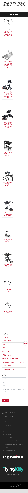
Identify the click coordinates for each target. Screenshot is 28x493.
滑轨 (4, 348)
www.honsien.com (14, 462)
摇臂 (4, 344)
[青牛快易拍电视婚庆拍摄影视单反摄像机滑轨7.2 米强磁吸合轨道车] (7, 24)
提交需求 (5, 400)
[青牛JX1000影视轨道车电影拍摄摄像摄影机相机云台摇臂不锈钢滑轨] (7, 54)
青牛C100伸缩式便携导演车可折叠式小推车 (7, 142)
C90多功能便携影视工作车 (7, 232)
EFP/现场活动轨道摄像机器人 (10, 358)
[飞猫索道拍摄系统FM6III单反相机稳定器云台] (7, 205)
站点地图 (21, 485)
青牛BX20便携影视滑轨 (7, 282)
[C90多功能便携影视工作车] (7, 234)
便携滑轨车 (6, 337)
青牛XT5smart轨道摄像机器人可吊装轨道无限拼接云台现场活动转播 (7, 111)
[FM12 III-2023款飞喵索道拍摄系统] (7, 257)
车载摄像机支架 (7, 355)
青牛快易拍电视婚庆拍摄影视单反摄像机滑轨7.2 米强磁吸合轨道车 (7, 20)
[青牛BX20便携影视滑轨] (7, 284)
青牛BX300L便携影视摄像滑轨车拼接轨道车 (7, 173)
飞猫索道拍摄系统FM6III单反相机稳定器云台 (7, 203)
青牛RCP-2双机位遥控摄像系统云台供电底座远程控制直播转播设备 (7, 81)
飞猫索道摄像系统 (7, 365)
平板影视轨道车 (7, 340)
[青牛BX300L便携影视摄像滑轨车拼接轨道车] (7, 175)
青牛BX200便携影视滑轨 (7, 304)
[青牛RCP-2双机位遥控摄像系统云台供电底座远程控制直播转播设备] (7, 84)
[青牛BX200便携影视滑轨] (7, 306)
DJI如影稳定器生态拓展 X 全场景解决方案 (13, 362)
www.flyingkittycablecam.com (14, 474)
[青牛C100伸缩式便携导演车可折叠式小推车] (7, 145)
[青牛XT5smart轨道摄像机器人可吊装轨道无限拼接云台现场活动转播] (7, 114)
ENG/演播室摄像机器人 (9, 369)
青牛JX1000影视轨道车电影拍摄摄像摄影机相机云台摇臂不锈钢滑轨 (7, 50)
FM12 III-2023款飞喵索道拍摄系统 (7, 254)
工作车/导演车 (6, 351)
